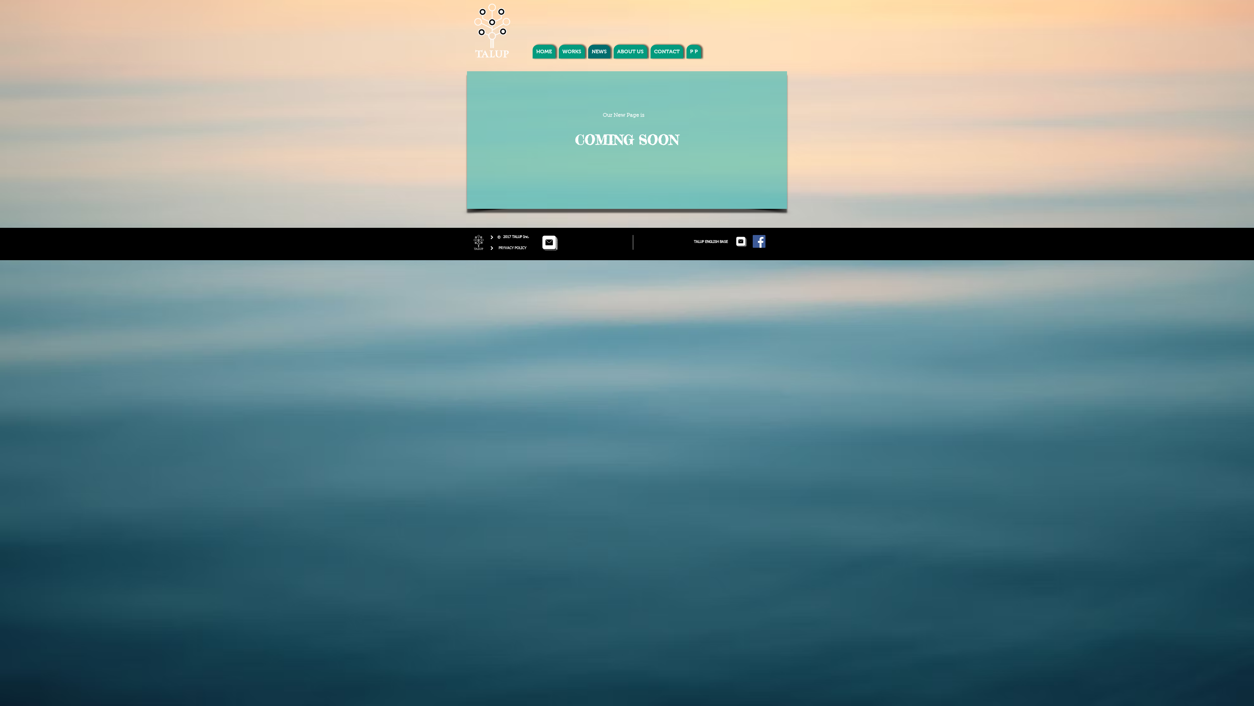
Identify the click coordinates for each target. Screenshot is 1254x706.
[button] (627, 140)
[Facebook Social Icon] (759, 241)
